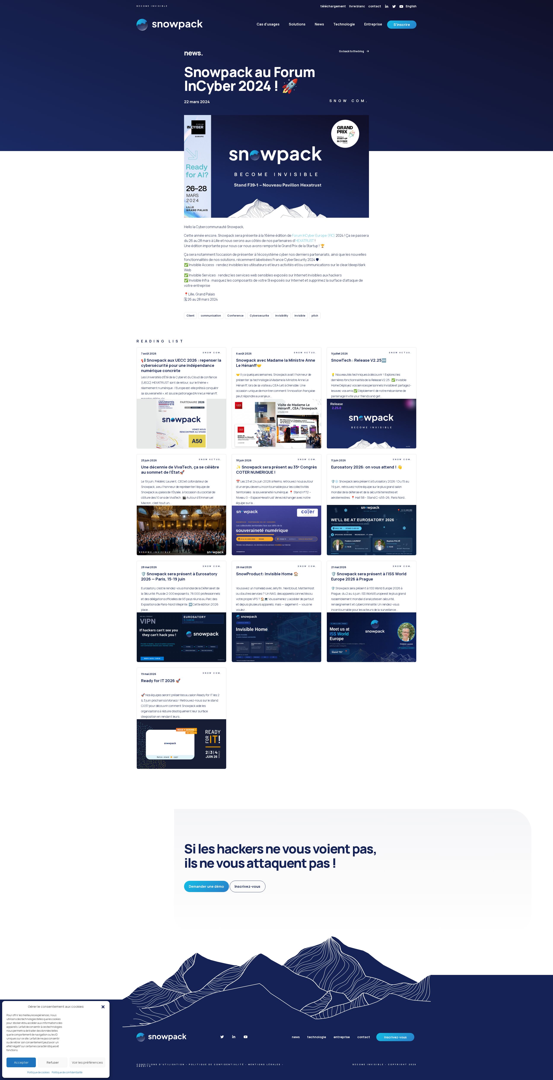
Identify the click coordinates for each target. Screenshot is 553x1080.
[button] (103, 1006)
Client (190, 315)
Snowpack (170, 28)
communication (211, 315)
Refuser (53, 1062)
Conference (235, 315)
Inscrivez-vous (247, 886)
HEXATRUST (304, 240)
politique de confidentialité (216, 1064)
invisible (299, 315)
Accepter (21, 1062)
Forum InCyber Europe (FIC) (313, 235)
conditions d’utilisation (161, 1064)
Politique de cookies (38, 1072)
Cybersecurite (259, 315)
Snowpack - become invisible (162, 1037)
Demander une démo (206, 886)
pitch (314, 315)
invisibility (281, 315)
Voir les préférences (87, 1062)
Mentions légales (264, 1064)
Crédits (144, 1066)
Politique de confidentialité (67, 1072)
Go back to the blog (351, 51)
